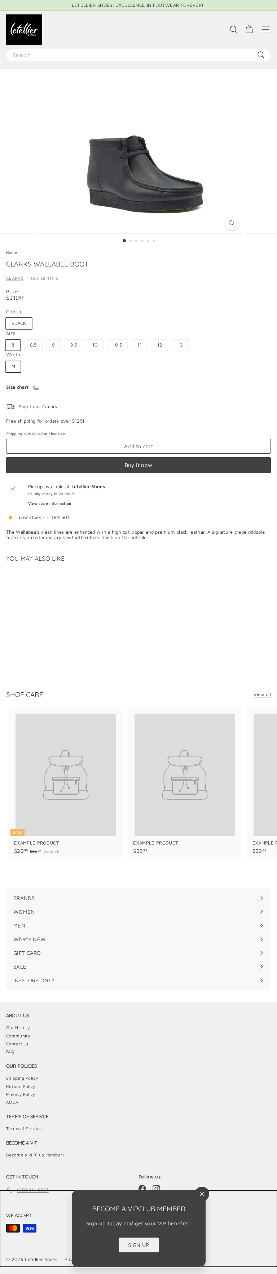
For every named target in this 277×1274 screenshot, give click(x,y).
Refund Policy (20, 1086)
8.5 (33, 345)
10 (95, 345)
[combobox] (138, 55)
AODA (12, 1102)
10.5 (117, 345)
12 (160, 345)
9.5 (73, 345)
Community (18, 1036)
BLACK (19, 323)
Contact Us (17, 1043)
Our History (18, 1027)
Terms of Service (24, 1128)
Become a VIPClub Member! (35, 1155)
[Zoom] (231, 223)
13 (180, 345)
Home (12, 252)
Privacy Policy (20, 1094)
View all (262, 694)
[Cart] (249, 29)
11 (139, 345)
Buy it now (139, 465)
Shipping (14, 433)
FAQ (10, 1051)
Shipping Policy (22, 1078)
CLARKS (14, 278)
